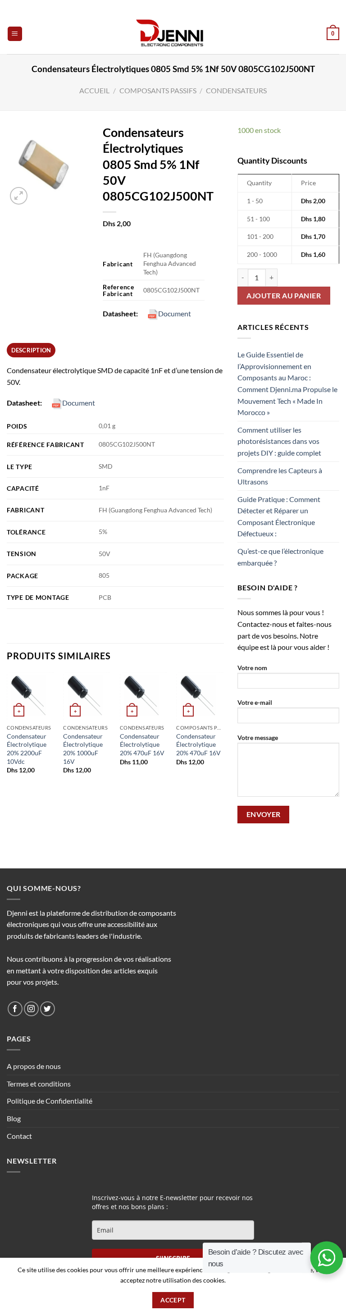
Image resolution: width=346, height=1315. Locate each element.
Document (174, 313)
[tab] (31, 350)
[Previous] (7, 731)
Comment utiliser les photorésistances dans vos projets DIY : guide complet (279, 441)
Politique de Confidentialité (49, 1100)
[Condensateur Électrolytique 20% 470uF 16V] (144, 696)
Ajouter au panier (283, 295)
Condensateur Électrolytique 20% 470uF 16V (142, 744)
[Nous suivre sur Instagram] (31, 1008)
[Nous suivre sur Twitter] (47, 1008)
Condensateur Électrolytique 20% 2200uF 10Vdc (26, 748)
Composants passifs (157, 90)
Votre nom (252, 667)
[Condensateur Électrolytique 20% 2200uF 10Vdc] (31, 696)
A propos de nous (34, 1066)
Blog (14, 1118)
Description (31, 350)
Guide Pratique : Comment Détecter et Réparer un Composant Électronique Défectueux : (278, 516)
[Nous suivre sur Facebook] (15, 1008)
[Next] (223, 731)
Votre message (257, 737)
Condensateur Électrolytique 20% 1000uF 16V (83, 748)
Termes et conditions (39, 1083)
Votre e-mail (254, 702)
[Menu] (15, 34)
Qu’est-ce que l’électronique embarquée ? (280, 557)
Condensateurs (236, 90)
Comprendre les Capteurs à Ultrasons (279, 476)
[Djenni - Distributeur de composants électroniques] (173, 33)
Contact (19, 1136)
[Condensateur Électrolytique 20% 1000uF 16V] (87, 696)
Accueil (94, 90)
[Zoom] (18, 196)
